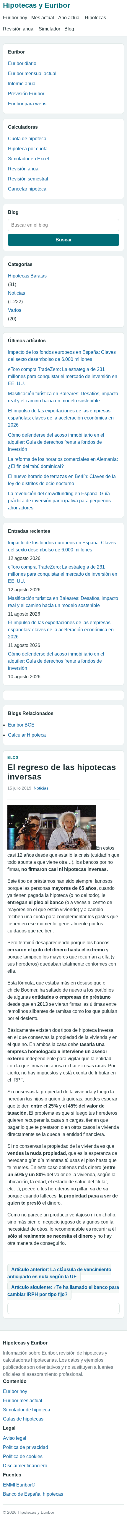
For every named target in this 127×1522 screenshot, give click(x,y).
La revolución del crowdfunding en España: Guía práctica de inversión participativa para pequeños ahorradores (59, 500)
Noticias (16, 293)
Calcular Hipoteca (27, 734)
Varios (14, 310)
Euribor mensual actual (32, 73)
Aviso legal (14, 1438)
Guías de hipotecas (23, 1418)
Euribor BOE (21, 724)
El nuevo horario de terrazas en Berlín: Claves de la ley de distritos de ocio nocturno (62, 480)
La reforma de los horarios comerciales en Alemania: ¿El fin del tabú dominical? (63, 463)
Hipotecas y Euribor (36, 5)
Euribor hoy (15, 17)
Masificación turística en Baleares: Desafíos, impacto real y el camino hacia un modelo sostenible (63, 397)
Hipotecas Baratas (27, 275)
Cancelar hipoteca (27, 188)
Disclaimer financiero (25, 1465)
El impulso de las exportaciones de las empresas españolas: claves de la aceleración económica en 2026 (61, 417)
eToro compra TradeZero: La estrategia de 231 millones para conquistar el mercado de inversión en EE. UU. (62, 376)
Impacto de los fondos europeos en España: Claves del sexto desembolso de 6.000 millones (62, 356)
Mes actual (42, 17)
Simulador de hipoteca (26, 1409)
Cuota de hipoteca (27, 138)
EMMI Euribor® (19, 1484)
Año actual (69, 17)
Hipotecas (95, 17)
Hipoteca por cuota (28, 148)
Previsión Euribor (26, 93)
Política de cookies (23, 1456)
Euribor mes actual (22, 1400)
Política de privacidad (25, 1447)
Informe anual (22, 83)
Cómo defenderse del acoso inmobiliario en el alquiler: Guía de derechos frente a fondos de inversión (56, 442)
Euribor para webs (27, 103)
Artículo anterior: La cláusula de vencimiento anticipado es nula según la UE (59, 1273)
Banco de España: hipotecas (33, 1494)
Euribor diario (22, 63)
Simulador (49, 28)
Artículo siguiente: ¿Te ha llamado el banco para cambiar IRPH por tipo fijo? (63, 1291)
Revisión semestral (28, 178)
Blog (69, 28)
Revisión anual (19, 28)
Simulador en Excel (28, 158)
